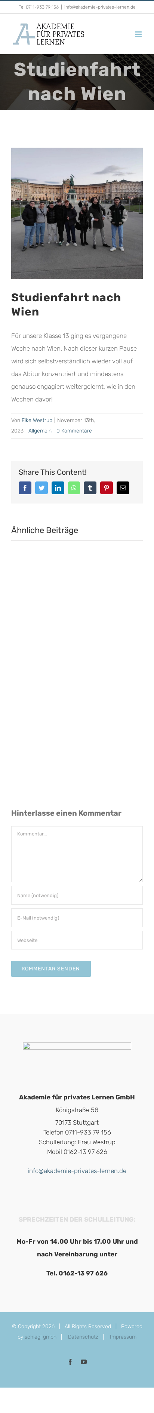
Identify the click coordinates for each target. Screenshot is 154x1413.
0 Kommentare (74, 431)
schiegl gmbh (40, 1337)
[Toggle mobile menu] (139, 34)
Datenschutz (83, 1337)
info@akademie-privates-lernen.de (100, 7)
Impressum (123, 1337)
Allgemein (40, 431)
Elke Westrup (37, 420)
